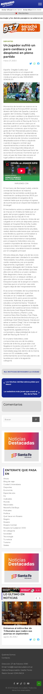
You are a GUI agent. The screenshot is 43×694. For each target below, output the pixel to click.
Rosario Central (10, 525)
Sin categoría (9, 531)
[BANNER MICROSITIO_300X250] (21, 434)
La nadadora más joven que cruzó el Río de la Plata (20, 392)
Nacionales (8, 505)
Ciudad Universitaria (12, 484)
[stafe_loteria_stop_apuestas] (21, 589)
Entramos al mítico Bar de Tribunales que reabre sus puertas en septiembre (18, 631)
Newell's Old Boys (11, 507)
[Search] (36, 419)
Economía (7, 490)
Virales (6, 545)
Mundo (6, 502)
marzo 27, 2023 (9, 61)
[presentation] (36, 598)
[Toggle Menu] (40, 4)
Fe (4, 496)
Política (6, 513)
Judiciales (7, 499)
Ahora (6, 479)
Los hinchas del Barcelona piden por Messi (22, 383)
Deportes (8, 41)
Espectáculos (9, 493)
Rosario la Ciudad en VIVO (14, 528)
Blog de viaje (9, 481)
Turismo (6, 542)
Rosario (6, 522)
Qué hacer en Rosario (12, 516)
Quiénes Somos (8, 655)
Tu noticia (7, 539)
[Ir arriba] (39, 683)
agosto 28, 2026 (10, 637)
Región (6, 519)
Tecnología (8, 536)
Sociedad (7, 534)
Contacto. (6, 658)
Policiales (7, 510)
